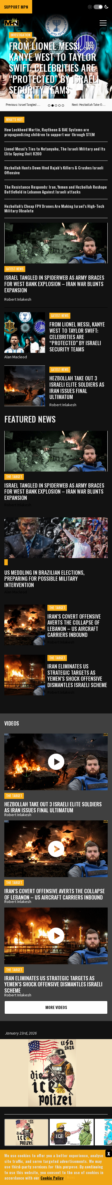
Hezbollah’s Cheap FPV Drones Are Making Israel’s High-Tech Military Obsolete (54, 209)
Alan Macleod (15, 356)
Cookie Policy (51, 1178)
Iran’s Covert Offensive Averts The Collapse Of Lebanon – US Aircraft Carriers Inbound (74, 625)
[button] (98, 6)
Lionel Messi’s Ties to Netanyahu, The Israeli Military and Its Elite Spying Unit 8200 (54, 151)
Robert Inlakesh (17, 299)
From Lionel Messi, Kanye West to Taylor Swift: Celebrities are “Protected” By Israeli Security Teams (77, 336)
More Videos (56, 1007)
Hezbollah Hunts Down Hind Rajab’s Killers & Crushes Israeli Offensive (53, 170)
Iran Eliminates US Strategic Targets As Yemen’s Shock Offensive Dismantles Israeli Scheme (77, 675)
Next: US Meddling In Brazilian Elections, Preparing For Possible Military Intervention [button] (89, 105)
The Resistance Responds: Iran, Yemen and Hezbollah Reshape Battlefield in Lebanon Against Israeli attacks (55, 189)
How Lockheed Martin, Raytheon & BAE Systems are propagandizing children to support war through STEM (49, 132)
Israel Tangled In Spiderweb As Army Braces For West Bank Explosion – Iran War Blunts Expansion (54, 284)
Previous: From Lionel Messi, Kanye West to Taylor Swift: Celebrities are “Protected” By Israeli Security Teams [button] (23, 105)
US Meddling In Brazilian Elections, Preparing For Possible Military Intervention (44, 579)
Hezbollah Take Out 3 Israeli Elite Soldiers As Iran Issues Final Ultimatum (51, 73)
